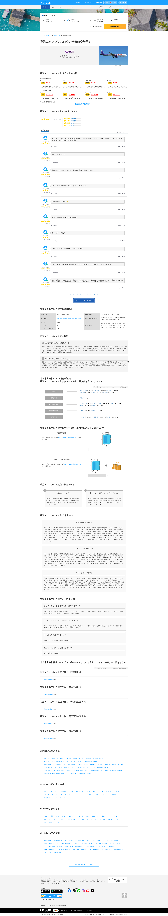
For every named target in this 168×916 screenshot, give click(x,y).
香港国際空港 (58, 840)
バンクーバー (60, 822)
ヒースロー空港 (96, 840)
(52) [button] (71, 125)
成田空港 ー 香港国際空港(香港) (113, 770)
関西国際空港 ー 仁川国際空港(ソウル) (54, 764)
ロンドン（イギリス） (50, 819)
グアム (46, 816)
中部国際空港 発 (53, 404)
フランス (63, 795)
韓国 (45, 791)
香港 (52, 816)
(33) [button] (71, 123)
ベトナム (100, 791)
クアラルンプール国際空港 (110, 840)
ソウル (64, 816)
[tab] (45, 130)
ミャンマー (63, 798)
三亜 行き (96, 390)
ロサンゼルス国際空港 (101, 843)
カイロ (81, 816)
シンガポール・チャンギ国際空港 (53, 846)
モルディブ (47, 798)
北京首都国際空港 (49, 843)
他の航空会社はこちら (84, 864)
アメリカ (108, 791)
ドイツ (84, 795)
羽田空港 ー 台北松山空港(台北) (95, 758)
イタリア (46, 795)
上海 (57, 816)
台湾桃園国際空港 (49, 849)
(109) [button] (72, 122)
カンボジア (112, 795)
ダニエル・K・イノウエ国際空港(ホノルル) (77, 840)
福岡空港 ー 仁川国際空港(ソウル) (53, 758)
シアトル (93, 819)
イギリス (116, 791)
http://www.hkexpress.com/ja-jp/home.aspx (69, 318)
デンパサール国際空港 (79, 849)
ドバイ (109, 816)
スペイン (103, 795)
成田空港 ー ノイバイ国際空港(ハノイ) (80, 773)
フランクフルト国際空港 (63, 843)
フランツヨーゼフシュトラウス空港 (95, 846)
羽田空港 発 (54, 391)
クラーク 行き (83, 390)
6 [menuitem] (87, 295)
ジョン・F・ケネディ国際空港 (73, 846)
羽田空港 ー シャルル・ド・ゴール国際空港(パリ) (88, 770)
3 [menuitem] (77, 295)
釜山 (103, 816)
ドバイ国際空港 (106, 849)
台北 (87, 816)
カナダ (96, 795)
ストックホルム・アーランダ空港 (82, 843)
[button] (55, 146)
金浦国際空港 (47, 840)
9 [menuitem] (97, 295)
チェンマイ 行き (98, 403)
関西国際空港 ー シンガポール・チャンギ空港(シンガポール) (85, 764)
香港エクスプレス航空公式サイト (67, 438)
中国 (90, 795)
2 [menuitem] (73, 295)
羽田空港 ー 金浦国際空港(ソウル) (114, 764)
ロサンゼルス (95, 816)
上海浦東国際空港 (118, 849)
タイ (71, 791)
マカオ (61, 819)
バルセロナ (102, 819)
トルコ (55, 798)
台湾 (50, 791)
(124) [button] (72, 120)
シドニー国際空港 (94, 849)
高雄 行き (105, 392)
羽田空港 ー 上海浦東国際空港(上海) (54, 761)
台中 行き (108, 390)
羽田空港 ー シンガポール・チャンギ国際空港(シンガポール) (83, 761)
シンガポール (79, 791)
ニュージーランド (74, 795)
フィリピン (55, 795)
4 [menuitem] (80, 295)
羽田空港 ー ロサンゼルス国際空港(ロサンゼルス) (57, 770)
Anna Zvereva (125, 65)
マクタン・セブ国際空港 (63, 849)
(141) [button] (72, 118)
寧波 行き (82, 392)
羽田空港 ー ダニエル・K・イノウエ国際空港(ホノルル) (93, 767)
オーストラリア (91, 791)
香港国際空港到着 (49, 679)
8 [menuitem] (94, 295)
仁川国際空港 (111, 846)
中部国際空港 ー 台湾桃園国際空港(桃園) (55, 773)
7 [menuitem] (90, 295)
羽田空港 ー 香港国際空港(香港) (74, 758)
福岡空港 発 (54, 417)
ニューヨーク (72, 816)
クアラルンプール (83, 819)
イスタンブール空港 (115, 843)
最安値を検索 (115, 26)
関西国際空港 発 (53, 410)
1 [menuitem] (70, 295)
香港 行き (94, 392)
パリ (116, 816)
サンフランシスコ (49, 822)
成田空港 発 (54, 398)
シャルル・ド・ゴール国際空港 (52, 852)
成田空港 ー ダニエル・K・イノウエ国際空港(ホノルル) (59, 767)
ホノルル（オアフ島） (61, 791)
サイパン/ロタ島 (70, 819)
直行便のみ (94, 26)
